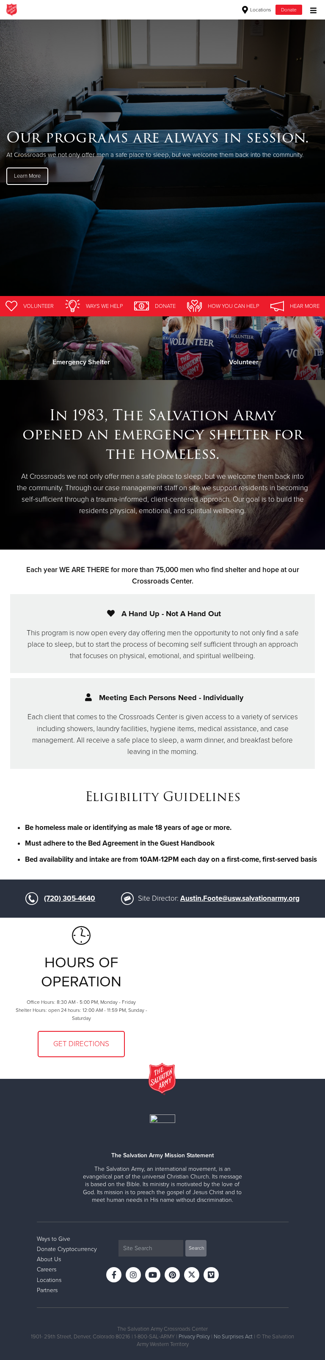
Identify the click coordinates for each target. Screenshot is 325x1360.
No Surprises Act (233, 1336)
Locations (260, 10)
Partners (47, 1290)
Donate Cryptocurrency (67, 1249)
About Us (49, 1259)
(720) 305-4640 (69, 898)
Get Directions (81, 1043)
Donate (289, 10)
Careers (46, 1269)
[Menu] (311, 9)
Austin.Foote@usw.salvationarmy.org (240, 898)
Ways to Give (53, 1239)
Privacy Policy (194, 1336)
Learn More (27, 176)
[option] (162, 157)
